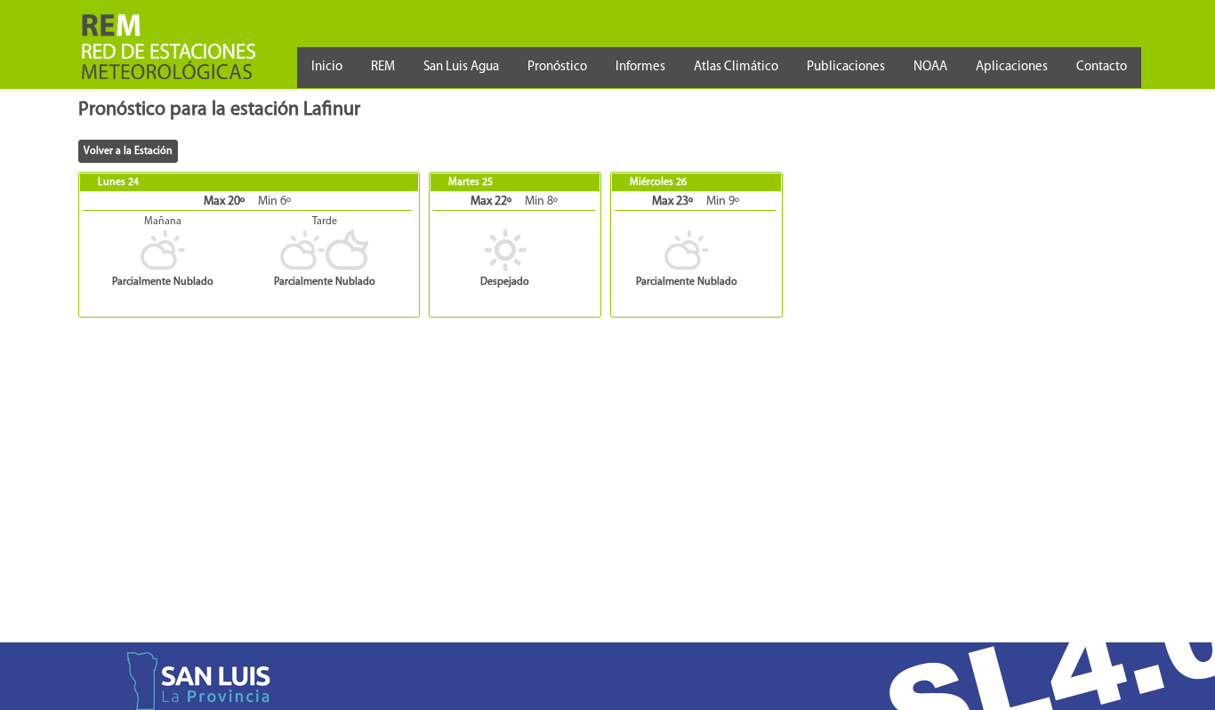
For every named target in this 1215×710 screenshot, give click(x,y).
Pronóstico (557, 67)
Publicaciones (846, 67)
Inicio (326, 67)
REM (383, 67)
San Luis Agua (461, 67)
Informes (640, 67)
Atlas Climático (736, 67)
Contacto (1101, 67)
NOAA (930, 67)
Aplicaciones (1012, 67)
